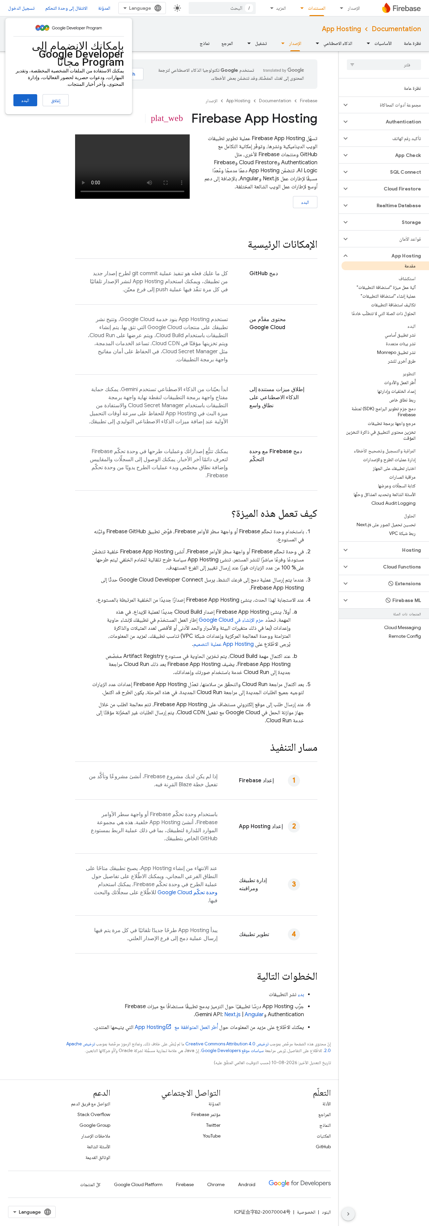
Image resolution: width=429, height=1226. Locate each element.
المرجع (227, 43)
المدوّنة (104, 8)
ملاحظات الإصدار (95, 1136)
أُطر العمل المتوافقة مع (176, 1027)
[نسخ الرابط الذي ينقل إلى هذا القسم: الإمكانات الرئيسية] (241, 245)
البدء (25, 100)
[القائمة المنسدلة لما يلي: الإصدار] (339, 8)
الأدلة (326, 1104)
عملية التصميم (223, 644)
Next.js (232, 1014)
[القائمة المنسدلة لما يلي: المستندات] (300, 8)
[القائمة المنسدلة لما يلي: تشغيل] (247, 43)
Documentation (396, 29)
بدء (301, 994)
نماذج (204, 43)
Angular (254, 1014)
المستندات (316, 8)
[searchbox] (384, 64)
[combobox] (222, 8)
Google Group (94, 1125)
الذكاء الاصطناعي (337, 43)
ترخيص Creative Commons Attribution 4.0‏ (226, 1044)
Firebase (308, 101)
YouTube (212, 1136)
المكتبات (324, 1136)
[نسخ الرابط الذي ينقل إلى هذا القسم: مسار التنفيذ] (263, 748)
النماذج (325, 1125)
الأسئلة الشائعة (98, 1147)
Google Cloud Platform (138, 1184)
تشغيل (261, 43)
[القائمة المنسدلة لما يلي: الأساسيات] (366, 43)
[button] (389, 105)
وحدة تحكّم (188, 892)
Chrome (216, 1184)
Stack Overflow (93, 1114)
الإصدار (354, 8)
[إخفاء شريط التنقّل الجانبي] (348, 1214)
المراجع (324, 1114)
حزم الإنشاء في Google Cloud (231, 620)
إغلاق (55, 101)
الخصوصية (306, 1212)
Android (246, 1184)
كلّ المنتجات (90, 1184)
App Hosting (341, 29)
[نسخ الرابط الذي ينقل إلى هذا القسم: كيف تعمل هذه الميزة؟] (224, 514)
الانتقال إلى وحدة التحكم (66, 8)
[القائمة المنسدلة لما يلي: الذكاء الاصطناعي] (315, 43)
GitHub (323, 1147)
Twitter (213, 1125)
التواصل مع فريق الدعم (90, 1104)
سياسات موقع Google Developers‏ (232, 1050)
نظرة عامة (412, 43)
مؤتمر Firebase (206, 1114)
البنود (326, 1212)
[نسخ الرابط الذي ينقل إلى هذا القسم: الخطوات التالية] (250, 977)
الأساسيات (383, 43)
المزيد (281, 8)
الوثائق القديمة (97, 1157)
